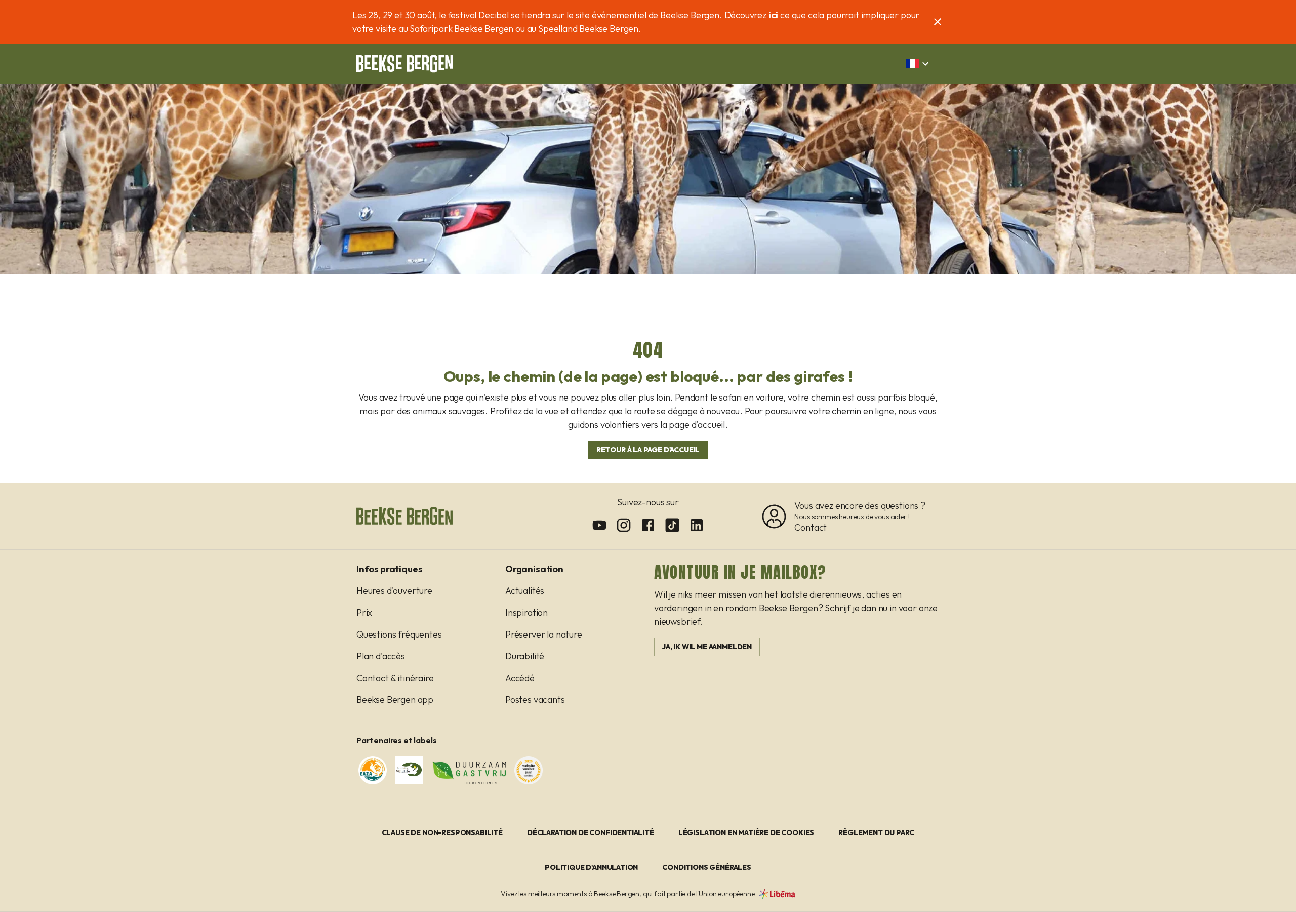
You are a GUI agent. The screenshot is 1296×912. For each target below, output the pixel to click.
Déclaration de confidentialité (590, 832)
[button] (919, 64)
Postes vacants (535, 699)
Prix (364, 612)
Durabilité (524, 656)
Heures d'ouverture (394, 591)
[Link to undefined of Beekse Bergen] (599, 525)
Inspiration (526, 612)
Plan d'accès (380, 656)
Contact (810, 527)
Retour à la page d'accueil (648, 449)
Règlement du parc (876, 832)
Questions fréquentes (399, 634)
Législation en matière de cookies (746, 832)
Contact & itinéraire (395, 678)
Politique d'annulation (591, 867)
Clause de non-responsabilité (442, 832)
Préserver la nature (543, 634)
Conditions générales (706, 867)
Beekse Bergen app (394, 699)
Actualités (524, 591)
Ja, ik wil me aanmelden (707, 646)
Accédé (520, 678)
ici (773, 15)
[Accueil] (404, 63)
